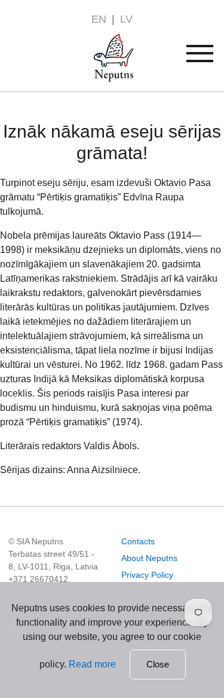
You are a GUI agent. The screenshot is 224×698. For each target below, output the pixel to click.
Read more (92, 664)
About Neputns (149, 558)
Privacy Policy (147, 575)
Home (96, 41)
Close (157, 664)
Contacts (138, 541)
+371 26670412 (38, 579)
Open (208, 58)
